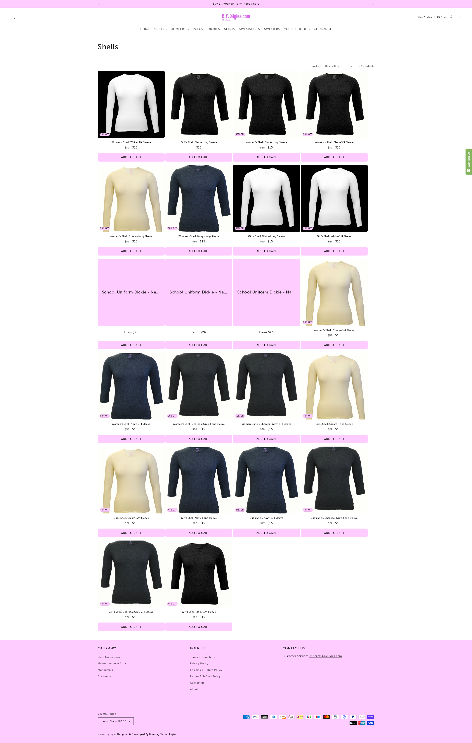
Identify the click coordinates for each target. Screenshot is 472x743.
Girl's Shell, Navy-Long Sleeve (199, 518)
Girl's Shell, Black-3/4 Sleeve (199, 612)
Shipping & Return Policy (206, 670)
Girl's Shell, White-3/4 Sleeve (334, 236)
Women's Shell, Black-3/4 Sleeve (334, 142)
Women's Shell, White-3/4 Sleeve (131, 142)
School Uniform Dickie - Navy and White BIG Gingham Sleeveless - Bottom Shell (266, 292)
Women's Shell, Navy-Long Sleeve (198, 236)
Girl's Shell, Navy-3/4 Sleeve (266, 518)
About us (196, 689)
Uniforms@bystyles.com (325, 656)
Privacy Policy (199, 663)
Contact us (197, 682)
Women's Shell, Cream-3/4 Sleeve (334, 330)
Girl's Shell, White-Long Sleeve (266, 236)
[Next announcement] (373, 3)
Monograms (105, 670)
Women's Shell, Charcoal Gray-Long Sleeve (199, 424)
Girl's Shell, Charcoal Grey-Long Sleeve (334, 518)
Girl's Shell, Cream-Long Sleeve (334, 424)
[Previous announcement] (99, 3)
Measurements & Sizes (112, 663)
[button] (13, 17)
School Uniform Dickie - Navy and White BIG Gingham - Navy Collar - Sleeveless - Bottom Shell (199, 292)
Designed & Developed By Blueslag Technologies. (147, 734)
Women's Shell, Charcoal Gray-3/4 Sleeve (266, 424)
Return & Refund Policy (205, 676)
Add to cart (131, 157)
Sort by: (317, 66)
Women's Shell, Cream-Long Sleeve (131, 236)
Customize (104, 676)
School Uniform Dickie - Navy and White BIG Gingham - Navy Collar (131, 292)
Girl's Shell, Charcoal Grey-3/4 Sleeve (131, 612)
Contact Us (468, 160)
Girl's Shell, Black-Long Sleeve (199, 142)
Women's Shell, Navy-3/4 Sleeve (131, 424)
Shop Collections (109, 657)
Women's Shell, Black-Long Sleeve (266, 142)
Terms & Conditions (202, 657)
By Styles (112, 734)
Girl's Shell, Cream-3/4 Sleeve (131, 518)
